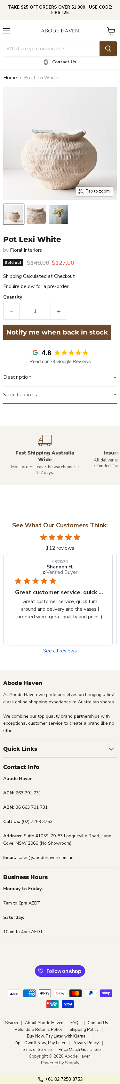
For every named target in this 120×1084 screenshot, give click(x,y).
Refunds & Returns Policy (38, 1029)
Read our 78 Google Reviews (60, 361)
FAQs (75, 1023)
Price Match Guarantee (79, 1049)
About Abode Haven (44, 1023)
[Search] (108, 48)
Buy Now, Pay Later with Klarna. (56, 1036)
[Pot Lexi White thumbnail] (14, 214)
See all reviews (60, 651)
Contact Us (98, 1023)
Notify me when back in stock (57, 332)
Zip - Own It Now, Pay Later (40, 1043)
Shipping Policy (84, 1029)
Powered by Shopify (60, 1063)
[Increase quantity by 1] (59, 311)
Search (11, 1023)
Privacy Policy (86, 1043)
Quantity (12, 297)
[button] (60, 377)
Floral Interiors (26, 250)
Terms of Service (36, 1049)
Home (10, 78)
